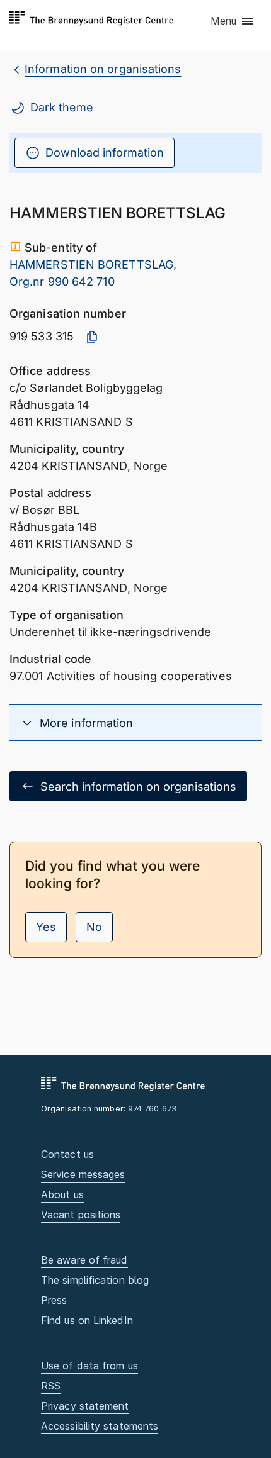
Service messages (83, 1174)
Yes (46, 926)
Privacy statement (85, 1406)
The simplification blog (95, 1280)
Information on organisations (103, 68)
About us (62, 1194)
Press (54, 1300)
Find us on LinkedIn (87, 1320)
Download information (104, 152)
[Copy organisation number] (92, 337)
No (94, 926)
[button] (233, 22)
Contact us (67, 1154)
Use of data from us (89, 1365)
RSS (51, 1385)
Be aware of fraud (84, 1260)
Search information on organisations (138, 786)
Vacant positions (80, 1214)
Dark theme (61, 107)
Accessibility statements (99, 1426)
